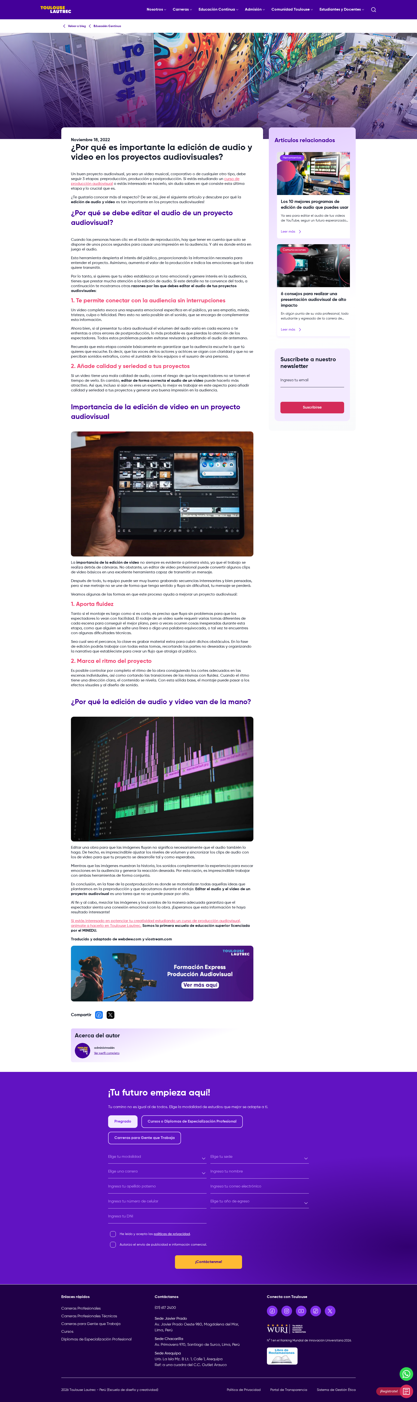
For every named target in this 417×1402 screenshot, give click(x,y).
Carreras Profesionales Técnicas (89, 1316)
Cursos (67, 1332)
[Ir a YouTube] (301, 1311)
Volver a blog (77, 26)
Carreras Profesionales (81, 1309)
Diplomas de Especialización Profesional (96, 1339)
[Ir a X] (330, 1311)
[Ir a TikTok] (315, 1311)
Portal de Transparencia (288, 1390)
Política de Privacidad (244, 1390)
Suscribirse (312, 407)
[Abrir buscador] (373, 10)
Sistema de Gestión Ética (336, 1390)
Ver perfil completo (106, 1053)
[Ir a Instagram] (286, 1311)
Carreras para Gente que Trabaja (90, 1324)
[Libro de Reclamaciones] (311, 1356)
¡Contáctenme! (208, 1262)
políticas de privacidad (172, 1234)
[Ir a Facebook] (272, 1311)
